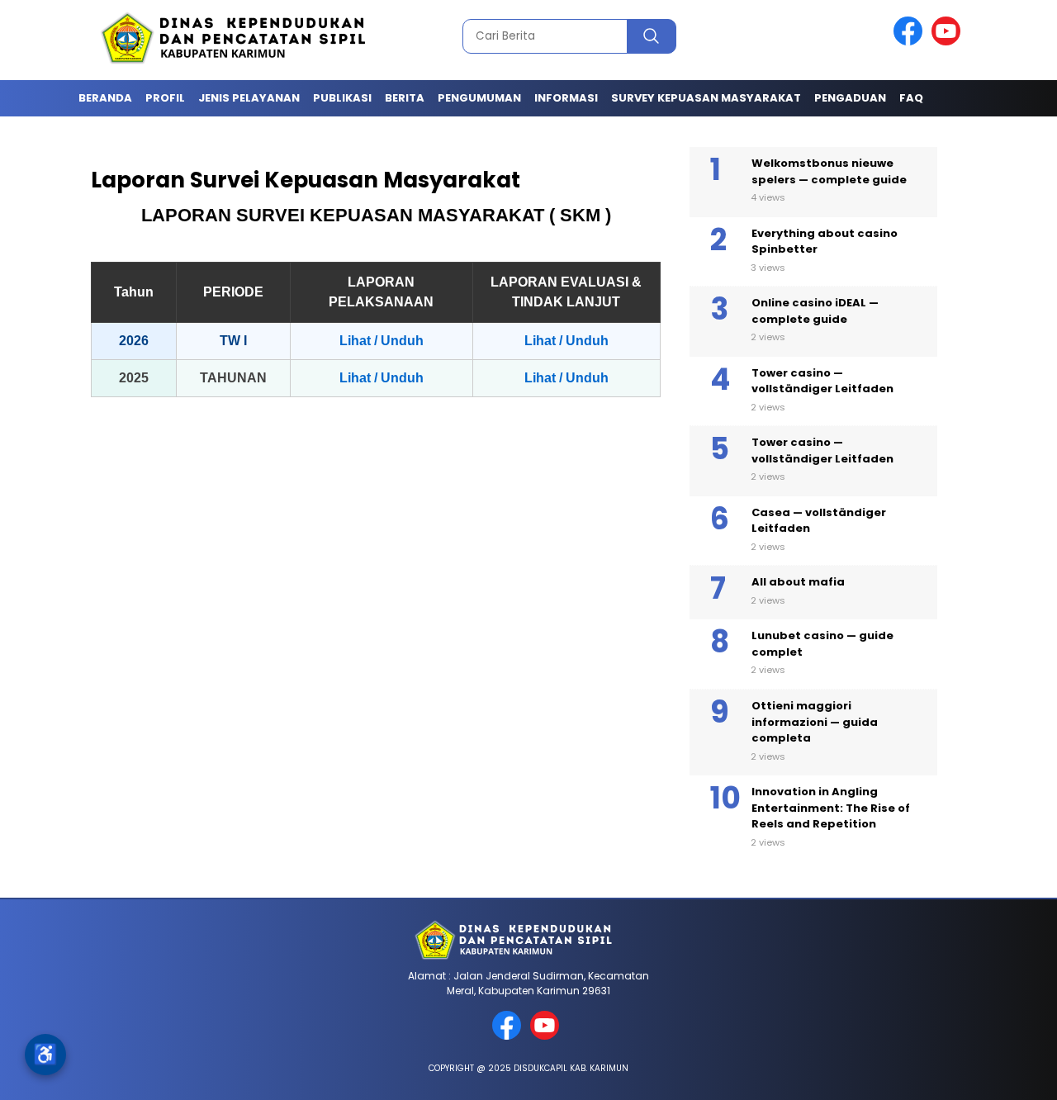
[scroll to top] (1012, 1074)
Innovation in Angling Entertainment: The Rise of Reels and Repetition (830, 808)
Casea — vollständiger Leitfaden (818, 521)
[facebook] (910, 42)
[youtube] (948, 42)
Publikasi (342, 98)
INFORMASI (566, 98)
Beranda (105, 98)
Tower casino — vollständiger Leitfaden (822, 381)
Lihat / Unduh (381, 341)
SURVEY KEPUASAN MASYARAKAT (706, 98)
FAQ (911, 98)
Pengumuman (479, 98)
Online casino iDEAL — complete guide (815, 311)
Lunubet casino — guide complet (822, 644)
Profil (165, 98)
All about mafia (798, 582)
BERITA (404, 98)
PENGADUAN (850, 98)
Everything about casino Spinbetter (824, 241)
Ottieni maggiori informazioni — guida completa (814, 722)
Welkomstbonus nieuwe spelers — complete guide (829, 171)
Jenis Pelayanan (249, 98)
